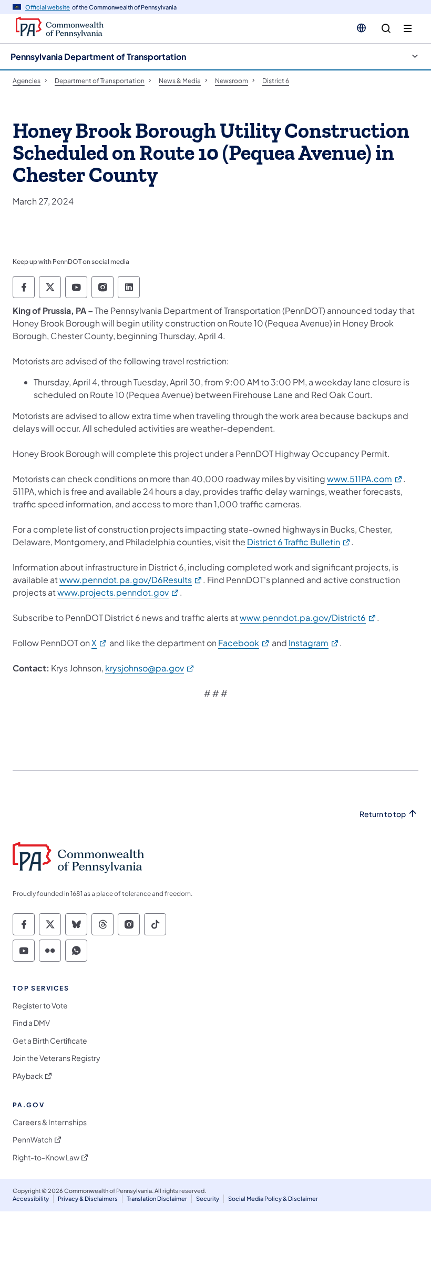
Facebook (244, 642)
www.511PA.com (365, 478)
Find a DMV (31, 1022)
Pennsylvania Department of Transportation (98, 57)
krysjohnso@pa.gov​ (150, 668)
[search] (386, 28)
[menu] (407, 28)
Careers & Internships (50, 1122)
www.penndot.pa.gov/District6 (308, 617)
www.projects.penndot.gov (118, 592)
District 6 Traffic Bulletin (299, 541)
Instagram (314, 642)
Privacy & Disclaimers (88, 1198)
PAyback (28, 1076)
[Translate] (361, 27)
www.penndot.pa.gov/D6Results (131, 579)
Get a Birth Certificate (50, 1040)
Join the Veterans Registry (56, 1058)
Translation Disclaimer (157, 1198)
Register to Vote (40, 1005)
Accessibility (31, 1198)
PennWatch (33, 1139)
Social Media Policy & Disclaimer (273, 1198)
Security (207, 1198)
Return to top (383, 814)
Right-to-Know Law (46, 1157)
